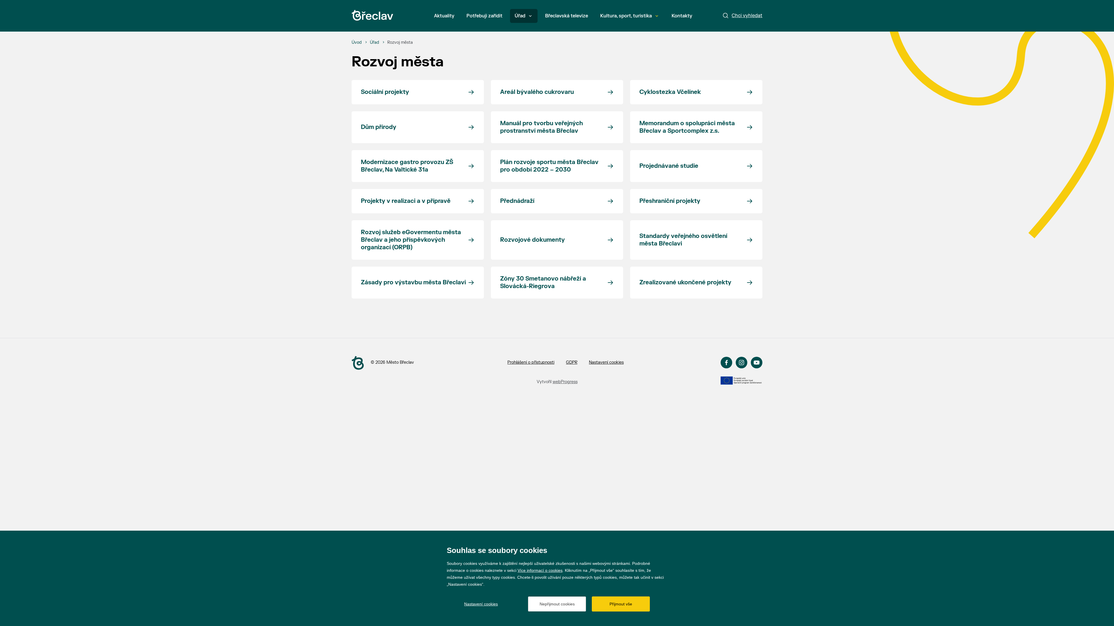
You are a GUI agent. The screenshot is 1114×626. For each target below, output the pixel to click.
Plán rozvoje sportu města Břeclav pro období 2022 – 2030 (549, 166)
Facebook (726, 362)
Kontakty (682, 16)
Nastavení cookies (606, 362)
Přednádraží (517, 201)
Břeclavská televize (566, 16)
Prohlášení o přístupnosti (530, 362)
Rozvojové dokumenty (532, 239)
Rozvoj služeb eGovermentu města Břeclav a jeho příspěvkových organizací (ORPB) (411, 240)
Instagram (741, 362)
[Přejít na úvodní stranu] (358, 363)
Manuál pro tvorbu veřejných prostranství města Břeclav (541, 127)
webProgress (565, 381)
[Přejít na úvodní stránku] (372, 15)
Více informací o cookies (540, 570)
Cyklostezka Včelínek (670, 92)
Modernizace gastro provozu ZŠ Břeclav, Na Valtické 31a (407, 166)
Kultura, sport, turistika (626, 16)
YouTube (756, 362)
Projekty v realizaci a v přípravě (406, 201)
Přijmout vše (621, 604)
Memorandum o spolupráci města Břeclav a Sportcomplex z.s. (687, 127)
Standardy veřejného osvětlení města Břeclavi (683, 239)
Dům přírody (378, 127)
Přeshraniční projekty (669, 201)
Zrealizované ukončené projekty (685, 282)
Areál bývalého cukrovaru (537, 92)
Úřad (520, 16)
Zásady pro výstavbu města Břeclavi (413, 282)
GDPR (571, 362)
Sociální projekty (385, 92)
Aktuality (444, 16)
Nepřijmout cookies (557, 604)
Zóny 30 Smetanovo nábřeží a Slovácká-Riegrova (543, 282)
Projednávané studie (668, 166)
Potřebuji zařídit (484, 16)
